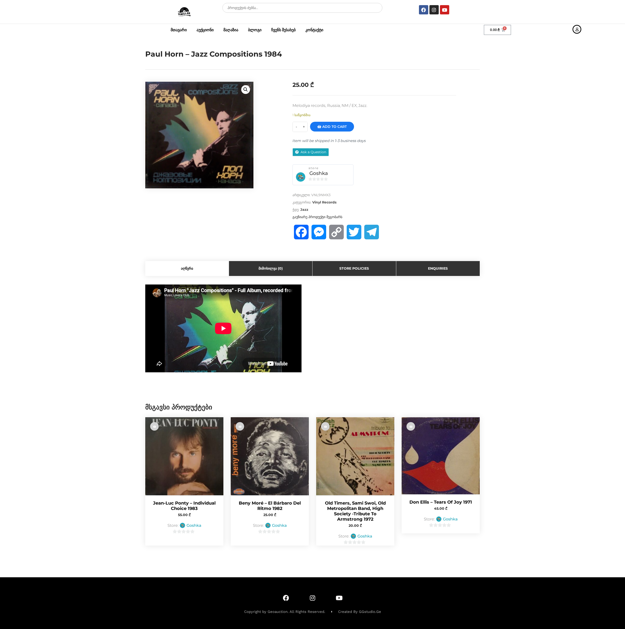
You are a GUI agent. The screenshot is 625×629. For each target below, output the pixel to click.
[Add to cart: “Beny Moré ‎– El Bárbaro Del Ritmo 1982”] (240, 426)
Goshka (318, 173)
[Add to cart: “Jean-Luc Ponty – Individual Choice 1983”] (154, 426)
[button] (245, 89)
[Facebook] (423, 9)
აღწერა (187, 268)
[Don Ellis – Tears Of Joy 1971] (441, 455)
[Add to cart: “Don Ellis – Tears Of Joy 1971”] (410, 426)
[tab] (187, 268)
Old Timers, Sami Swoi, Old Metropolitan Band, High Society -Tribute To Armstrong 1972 (355, 511)
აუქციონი (205, 30)
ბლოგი (254, 30)
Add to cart (334, 126)
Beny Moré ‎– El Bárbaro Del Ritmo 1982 (270, 505)
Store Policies (354, 268)
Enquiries (438, 268)
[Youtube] (444, 9)
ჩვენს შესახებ (283, 30)
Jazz (304, 209)
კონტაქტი (314, 30)
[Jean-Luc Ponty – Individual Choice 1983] (184, 456)
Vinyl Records (324, 202)
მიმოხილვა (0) (271, 268)
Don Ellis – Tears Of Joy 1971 (440, 502)
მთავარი (179, 30)
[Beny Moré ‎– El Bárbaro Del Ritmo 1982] (270, 456)
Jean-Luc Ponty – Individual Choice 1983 (184, 505)
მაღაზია (230, 30)
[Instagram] (434, 9)
